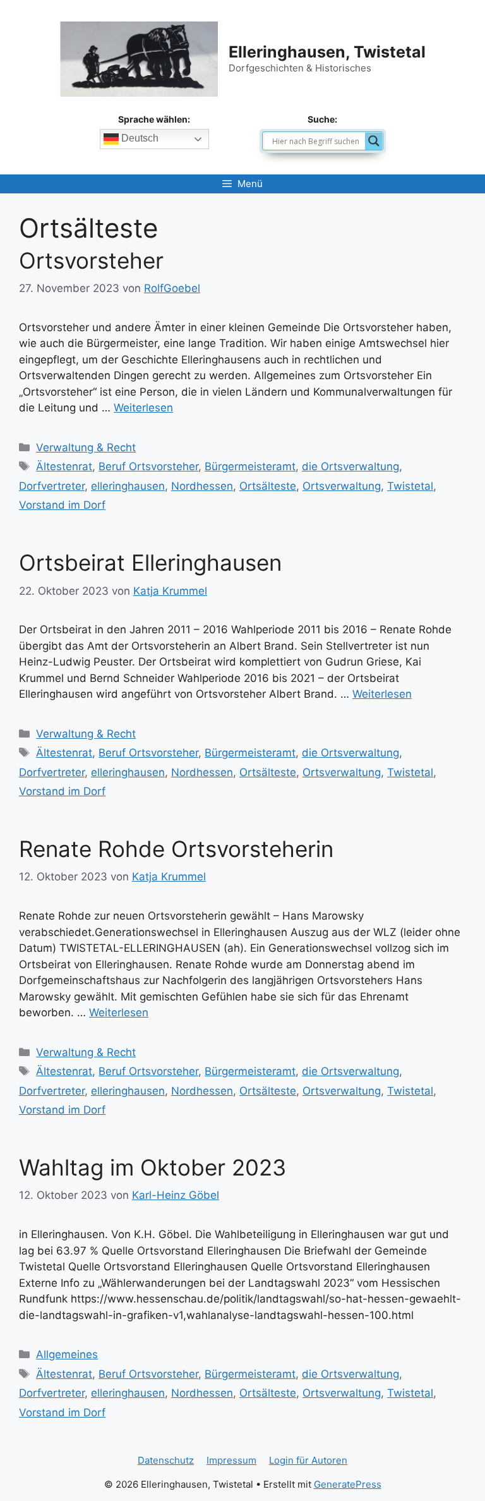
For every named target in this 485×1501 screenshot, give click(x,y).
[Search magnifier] (374, 141)
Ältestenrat (64, 466)
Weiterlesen (143, 407)
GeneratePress (347, 1484)
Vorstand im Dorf (62, 505)
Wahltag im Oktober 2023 (152, 1167)
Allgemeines (67, 1354)
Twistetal (410, 486)
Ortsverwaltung (341, 486)
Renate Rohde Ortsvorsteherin (176, 849)
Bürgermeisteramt (250, 466)
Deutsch (139, 138)
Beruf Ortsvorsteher (148, 466)
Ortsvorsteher (91, 260)
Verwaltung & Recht (86, 447)
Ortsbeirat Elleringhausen (150, 562)
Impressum (231, 1460)
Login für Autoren (308, 1460)
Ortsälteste (267, 486)
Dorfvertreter (52, 486)
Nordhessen (202, 486)
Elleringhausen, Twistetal (327, 51)
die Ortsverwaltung (350, 466)
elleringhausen (128, 486)
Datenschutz (166, 1460)
